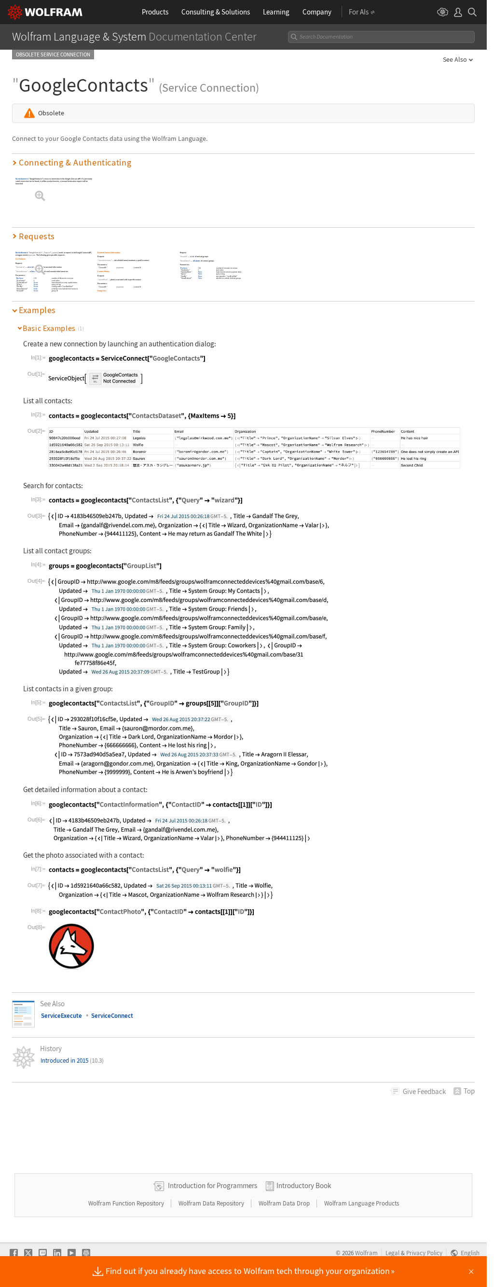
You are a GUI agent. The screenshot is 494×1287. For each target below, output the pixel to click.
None (36, 282)
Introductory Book (303, 1185)
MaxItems (20, 278)
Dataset (34, 271)
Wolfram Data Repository (212, 1203)
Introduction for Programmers (212, 1185)
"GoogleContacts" (35, 252)
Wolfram (366, 1253)
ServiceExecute (21, 252)
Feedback (424, 1091)
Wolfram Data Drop (285, 1203)
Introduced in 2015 (72, 1060)
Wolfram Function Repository (126, 1203)
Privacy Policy (424, 1253)
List (30, 267)
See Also (455, 59)
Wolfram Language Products (361, 1203)
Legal (392, 1253)
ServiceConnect (21, 179)
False (36, 289)
